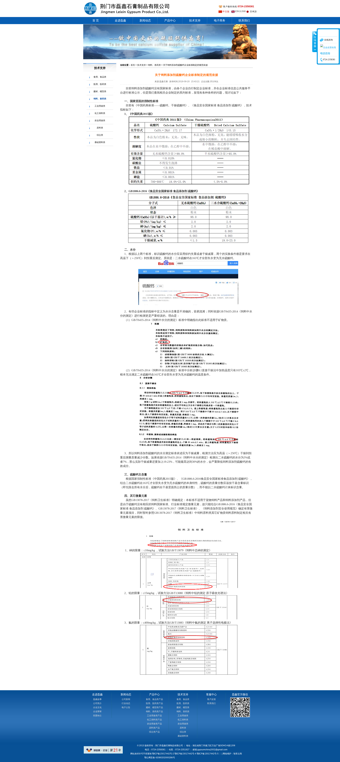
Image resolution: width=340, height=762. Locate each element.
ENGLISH (240, 11)
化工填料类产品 (154, 719)
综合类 (100, 135)
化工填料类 (100, 113)
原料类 (100, 128)
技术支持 (194, 20)
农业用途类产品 (154, 723)
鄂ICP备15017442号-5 (208, 753)
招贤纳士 (97, 715)
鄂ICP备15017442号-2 (163, 753)
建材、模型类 (100, 91)
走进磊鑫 (120, 20)
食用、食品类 (100, 77)
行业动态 (126, 703)
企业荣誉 (97, 711)
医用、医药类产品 (154, 703)
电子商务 (219, 20)
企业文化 (97, 707)
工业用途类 (100, 106)
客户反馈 (211, 699)
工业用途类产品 (154, 715)
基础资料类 (100, 142)
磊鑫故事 (97, 699)
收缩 (314, 41)
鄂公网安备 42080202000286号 (159, 757)
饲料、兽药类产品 (154, 711)
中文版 (226, 11)
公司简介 (97, 703)
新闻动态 (145, 20)
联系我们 (244, 20)
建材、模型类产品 (154, 707)
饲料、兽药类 (100, 98)
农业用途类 (100, 120)
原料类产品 (154, 728)
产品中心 (170, 20)
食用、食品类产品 (154, 699)
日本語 (253, 11)
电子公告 (126, 707)
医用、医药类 (100, 84)
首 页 (95, 20)
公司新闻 (126, 699)
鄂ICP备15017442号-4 (185, 753)
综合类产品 (154, 732)
